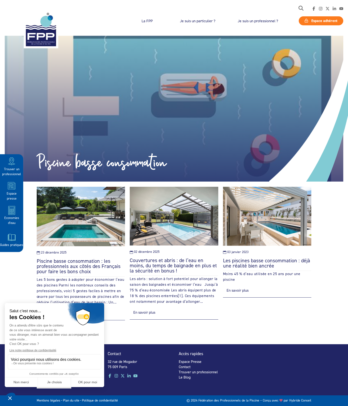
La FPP (147, 20)
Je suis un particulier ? (197, 20)
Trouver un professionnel (11, 171)
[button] (301, 9)
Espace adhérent (323, 20)
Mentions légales (48, 400)
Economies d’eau (11, 220)
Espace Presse (190, 361)
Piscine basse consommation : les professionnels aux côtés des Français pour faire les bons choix (78, 266)
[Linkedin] (334, 8)
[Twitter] (328, 8)
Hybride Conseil (300, 400)
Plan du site (71, 400)
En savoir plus (144, 312)
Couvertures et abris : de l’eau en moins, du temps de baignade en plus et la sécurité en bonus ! (173, 265)
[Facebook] (314, 8)
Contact (185, 366)
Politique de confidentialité (100, 400)
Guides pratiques (11, 244)
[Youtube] (341, 8)
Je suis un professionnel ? (258, 20)
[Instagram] (321, 8)
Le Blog (185, 377)
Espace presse (12, 195)
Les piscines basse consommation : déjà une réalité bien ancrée (266, 263)
